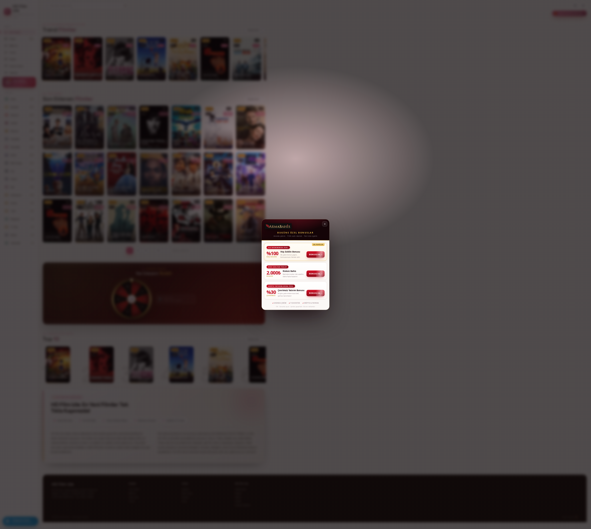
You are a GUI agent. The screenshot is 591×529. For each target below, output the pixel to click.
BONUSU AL (315, 254)
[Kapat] (324, 224)
